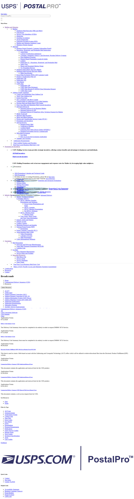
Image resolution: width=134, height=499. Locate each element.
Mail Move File (21, 257)
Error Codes (8, 420)
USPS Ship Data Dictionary (29, 87)
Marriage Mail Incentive (23, 115)
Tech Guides (9, 434)
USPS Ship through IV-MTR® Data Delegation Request (38, 89)
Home (7, 280)
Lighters (23, 61)
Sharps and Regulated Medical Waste (31, 66)
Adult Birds (24, 52)
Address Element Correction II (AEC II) (17, 296)
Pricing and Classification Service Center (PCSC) (31, 119)
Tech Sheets (20, 82)
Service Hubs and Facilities (24, 253)
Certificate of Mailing (27, 126)
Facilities (15, 250)
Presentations (9, 425)
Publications (8, 429)
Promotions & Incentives (12, 146)
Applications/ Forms (11, 415)
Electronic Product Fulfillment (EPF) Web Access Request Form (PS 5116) (18, 349)
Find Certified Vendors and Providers (25, 143)
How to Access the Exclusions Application (33, 137)
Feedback (4, 443)
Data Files (8, 418)
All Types (8, 411)
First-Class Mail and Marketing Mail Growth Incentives (33, 105)
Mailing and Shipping (11, 27)
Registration (24, 228)
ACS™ (7, 291)
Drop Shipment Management (25, 251)
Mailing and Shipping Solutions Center (28, 43)
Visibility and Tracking (23, 138)
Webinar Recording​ (22, 185)
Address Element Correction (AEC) (16, 294)
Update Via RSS (10, 482)
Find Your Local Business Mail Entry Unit (26, 145)
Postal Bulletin (9, 493)
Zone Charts (20, 262)
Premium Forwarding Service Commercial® (34, 131)
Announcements (10, 413)
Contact (7, 272)
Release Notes (9, 432)
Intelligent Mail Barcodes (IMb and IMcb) (29, 31)
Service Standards (22, 260)
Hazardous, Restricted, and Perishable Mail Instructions (33, 50)
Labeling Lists (20, 248)
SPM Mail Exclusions (23, 133)
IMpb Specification (26, 73)
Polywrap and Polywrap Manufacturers (28, 244)
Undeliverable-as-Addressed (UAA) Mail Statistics (32, 101)
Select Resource (6, 287)
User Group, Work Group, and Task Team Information (28, 217)
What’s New (20, 181)
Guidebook (19, 179)
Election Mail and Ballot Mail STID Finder (29, 103)
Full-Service (20, 32)
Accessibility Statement (12, 489)
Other (2, 316)
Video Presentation (26, 234)
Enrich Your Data (21, 98)
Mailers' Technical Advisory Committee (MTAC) (25, 197)
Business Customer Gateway (14, 491)
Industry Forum (9, 195)
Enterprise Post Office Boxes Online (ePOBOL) (35, 129)
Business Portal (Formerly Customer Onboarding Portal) (33, 48)
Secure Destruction (22, 39)
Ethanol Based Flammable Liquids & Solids (34, 59)
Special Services (21, 122)
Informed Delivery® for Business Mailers (33, 108)
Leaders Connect (21, 223)
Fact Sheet (23, 135)
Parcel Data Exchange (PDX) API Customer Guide (32, 75)
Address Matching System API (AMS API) (18, 300)
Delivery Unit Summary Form (8, 323)
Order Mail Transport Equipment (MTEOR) (30, 246)
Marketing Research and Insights (26, 225)
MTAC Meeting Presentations (33, 209)
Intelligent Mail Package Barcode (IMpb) (29, 71)
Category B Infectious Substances (30, 54)
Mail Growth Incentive (20, 156)
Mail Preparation (18, 243)
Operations (8, 241)
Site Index (4, 14)
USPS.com (8, 496)
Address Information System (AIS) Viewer (18, 298)
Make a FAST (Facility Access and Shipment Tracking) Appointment (35, 267)
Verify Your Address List (24, 96)
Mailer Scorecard (21, 114)
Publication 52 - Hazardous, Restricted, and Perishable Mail (38, 62)
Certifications (9, 268)
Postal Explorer (9, 495)
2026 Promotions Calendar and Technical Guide (29, 173)
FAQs (6, 423)
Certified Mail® (25, 128)
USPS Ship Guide (26, 91)
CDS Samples (5, 314)
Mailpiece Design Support (24, 45)
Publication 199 (21, 78)
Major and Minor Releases (24, 117)
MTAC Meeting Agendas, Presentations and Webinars (28, 201)
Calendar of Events (26, 236)
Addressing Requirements (22, 141)
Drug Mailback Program (28, 57)
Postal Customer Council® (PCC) (26, 230)
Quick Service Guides (11, 430)
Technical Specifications (12, 436)
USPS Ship (20, 84)
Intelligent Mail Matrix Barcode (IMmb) (28, 69)
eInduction (19, 36)
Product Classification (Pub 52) (26, 77)
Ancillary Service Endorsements (15, 307)
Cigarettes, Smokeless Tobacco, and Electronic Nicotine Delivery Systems (43, 55)
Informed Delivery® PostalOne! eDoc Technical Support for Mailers (41, 112)
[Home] (31, 9)
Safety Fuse (24, 64)
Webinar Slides (21, 183)
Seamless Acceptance (23, 38)
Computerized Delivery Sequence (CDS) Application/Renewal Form (17, 364)
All (2, 311)
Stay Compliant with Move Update (27, 99)
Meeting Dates (28, 214)
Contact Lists (9, 416)
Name (6, 403)
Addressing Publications (12, 301)
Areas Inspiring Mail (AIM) (25, 232)
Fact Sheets (8, 422)
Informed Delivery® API (28, 110)
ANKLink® (8, 293)
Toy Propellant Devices (27, 68)
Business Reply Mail (26, 124)
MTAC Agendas (29, 207)
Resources (8, 270)
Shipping (15, 46)
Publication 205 (21, 80)
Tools (6, 437)
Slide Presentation (25, 237)
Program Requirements (12, 427)
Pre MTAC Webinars (30, 211)
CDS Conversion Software (9, 312)
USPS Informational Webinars (25, 239)
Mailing (15, 29)
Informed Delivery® (22, 107)
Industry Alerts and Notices (24, 220)
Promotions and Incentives (24, 121)
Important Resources (19, 255)
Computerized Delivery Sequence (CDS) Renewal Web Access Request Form (18, 390)
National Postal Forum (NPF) (25, 227)
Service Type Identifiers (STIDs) (26, 34)
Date (6, 401)
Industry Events (21, 221)
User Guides (8, 439)
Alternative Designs (11, 305)
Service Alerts (20, 259)
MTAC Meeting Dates (27, 213)
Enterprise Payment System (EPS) (27, 41)
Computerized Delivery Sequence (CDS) (17, 282)
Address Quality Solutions (21, 92)
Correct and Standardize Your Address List (29, 94)
